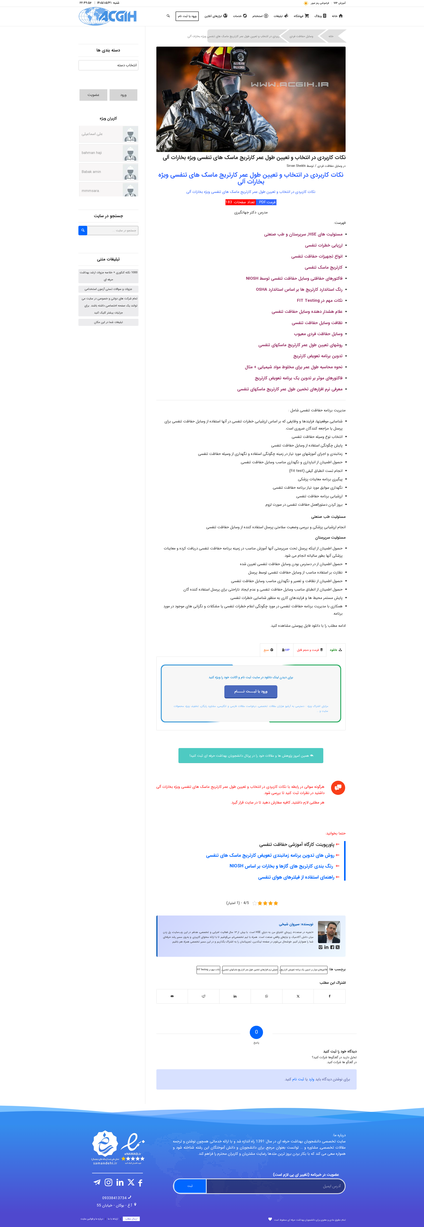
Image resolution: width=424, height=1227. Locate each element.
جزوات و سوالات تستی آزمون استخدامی (108, 289)
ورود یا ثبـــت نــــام (250, 691)
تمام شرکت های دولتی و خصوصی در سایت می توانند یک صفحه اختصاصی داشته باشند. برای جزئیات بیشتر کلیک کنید (109, 305)
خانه (331, 36)
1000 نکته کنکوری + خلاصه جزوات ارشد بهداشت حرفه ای (108, 276)
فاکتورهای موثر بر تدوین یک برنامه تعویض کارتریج (304, 969)
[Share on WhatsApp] (266, 996)
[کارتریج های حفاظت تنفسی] (251, 99)
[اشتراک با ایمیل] (172, 996)
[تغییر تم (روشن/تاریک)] (306, 3)
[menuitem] (338, 3)
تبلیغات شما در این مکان (108, 322)
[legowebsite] (107, 16)
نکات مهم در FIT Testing (208, 969)
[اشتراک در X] (298, 996)
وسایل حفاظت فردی (301, 36)
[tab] (336, 650)
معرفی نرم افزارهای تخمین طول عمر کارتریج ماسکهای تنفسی (250, 969)
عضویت (93, 95)
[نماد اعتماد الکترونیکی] (117, 1147)
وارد (311, 1079)
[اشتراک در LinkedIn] (235, 996)
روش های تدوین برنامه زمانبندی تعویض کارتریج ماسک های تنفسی (270, 855)
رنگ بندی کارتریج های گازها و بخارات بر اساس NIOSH (281, 866)
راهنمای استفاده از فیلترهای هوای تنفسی (296, 877)
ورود (123, 95)
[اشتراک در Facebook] (329, 996)
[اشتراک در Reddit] (203, 996)
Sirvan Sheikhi (296, 166)
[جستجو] (168, 16)
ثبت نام (298, 1079)
